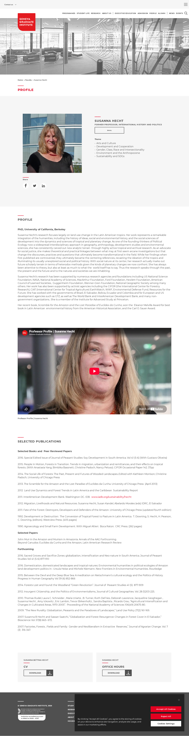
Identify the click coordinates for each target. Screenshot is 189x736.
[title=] (26, 22)
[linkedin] (43, 186)
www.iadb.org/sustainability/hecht (111, 497)
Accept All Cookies (165, 709)
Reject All (166, 716)
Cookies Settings (166, 723)
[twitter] (35, 186)
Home (20, 80)
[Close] (179, 700)
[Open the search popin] (186, 13)
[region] (129, 712)
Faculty (28, 80)
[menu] (186, 4)
